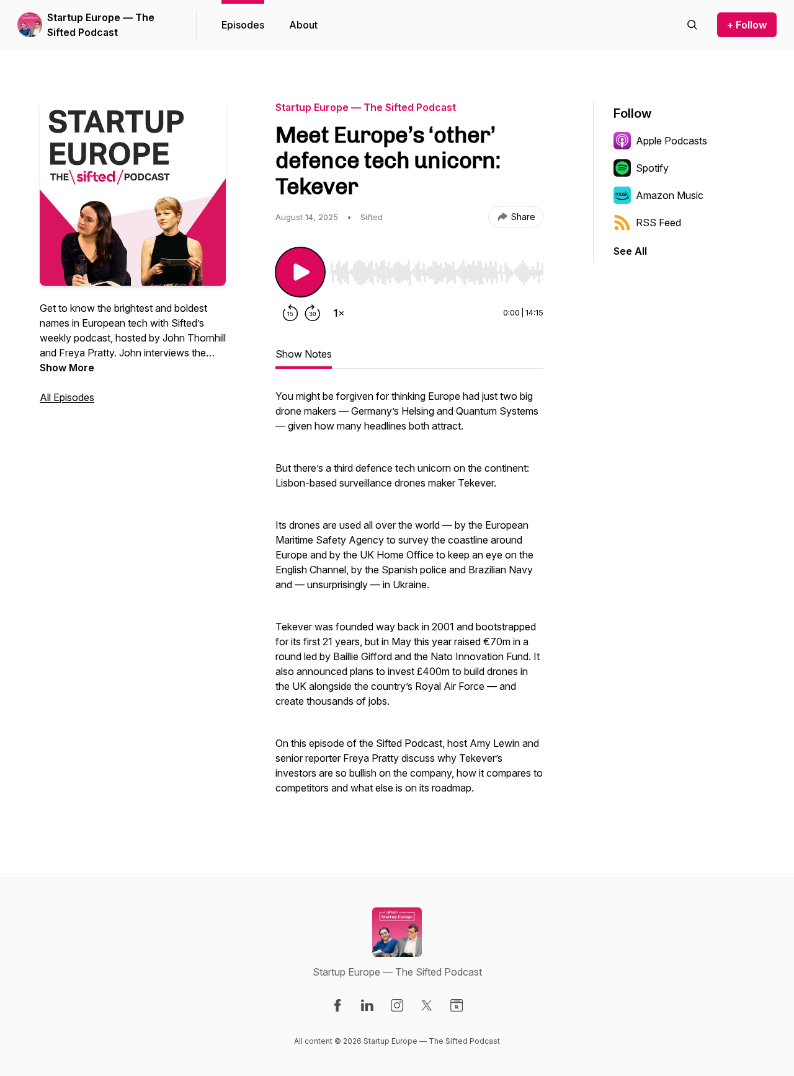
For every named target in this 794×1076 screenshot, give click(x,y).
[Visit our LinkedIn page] (367, 1005)
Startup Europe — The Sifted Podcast (100, 24)
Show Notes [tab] (303, 354)
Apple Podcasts (671, 140)
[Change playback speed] (338, 313)
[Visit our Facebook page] (337, 1005)
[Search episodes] (692, 24)
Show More (67, 367)
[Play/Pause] (300, 272)
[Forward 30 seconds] (312, 313)
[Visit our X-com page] (427, 1005)
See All (630, 251)
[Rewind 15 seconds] (290, 313)
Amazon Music (669, 195)
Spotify (652, 168)
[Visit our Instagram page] (397, 1005)
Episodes (242, 25)
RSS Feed (658, 222)
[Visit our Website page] (456, 1005)
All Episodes (67, 397)
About (303, 25)
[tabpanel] (409, 598)
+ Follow (747, 25)
